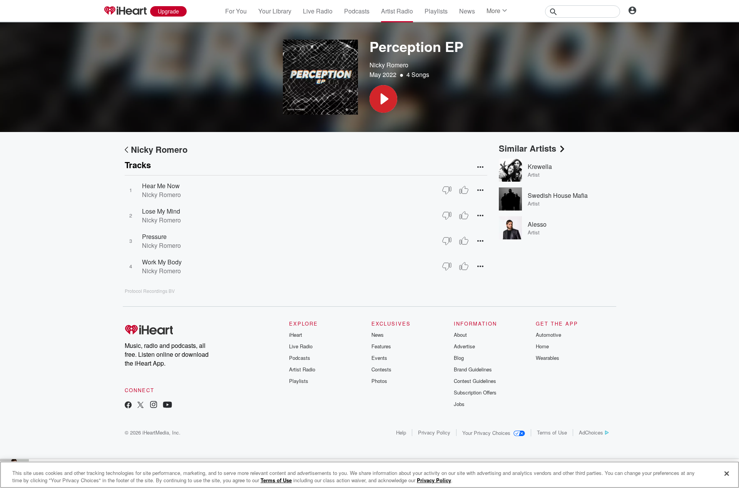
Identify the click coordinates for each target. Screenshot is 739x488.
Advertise (464, 346)
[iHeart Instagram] (153, 405)
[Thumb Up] (464, 190)
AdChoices (591, 432)
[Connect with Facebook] (128, 405)
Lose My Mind (161, 211)
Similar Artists (527, 148)
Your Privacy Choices (486, 432)
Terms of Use (552, 432)
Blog (459, 357)
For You (236, 11)
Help (401, 432)
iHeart (295, 334)
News (467, 11)
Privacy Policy (434, 432)
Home (542, 346)
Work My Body (162, 261)
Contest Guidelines (475, 380)
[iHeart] (125, 11)
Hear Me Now (161, 185)
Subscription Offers (475, 392)
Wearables (547, 357)
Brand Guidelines (473, 369)
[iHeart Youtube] (167, 405)
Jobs (459, 404)
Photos (379, 380)
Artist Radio (397, 11)
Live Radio (318, 11)
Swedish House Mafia (558, 195)
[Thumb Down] (447, 190)
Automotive (548, 334)
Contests (381, 369)
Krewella (540, 166)
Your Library (274, 11)
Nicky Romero (389, 64)
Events (379, 357)
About (460, 334)
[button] (383, 99)
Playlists (436, 11)
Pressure (154, 236)
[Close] (726, 473)
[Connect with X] (140, 405)
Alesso (537, 224)
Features (381, 346)
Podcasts (357, 11)
